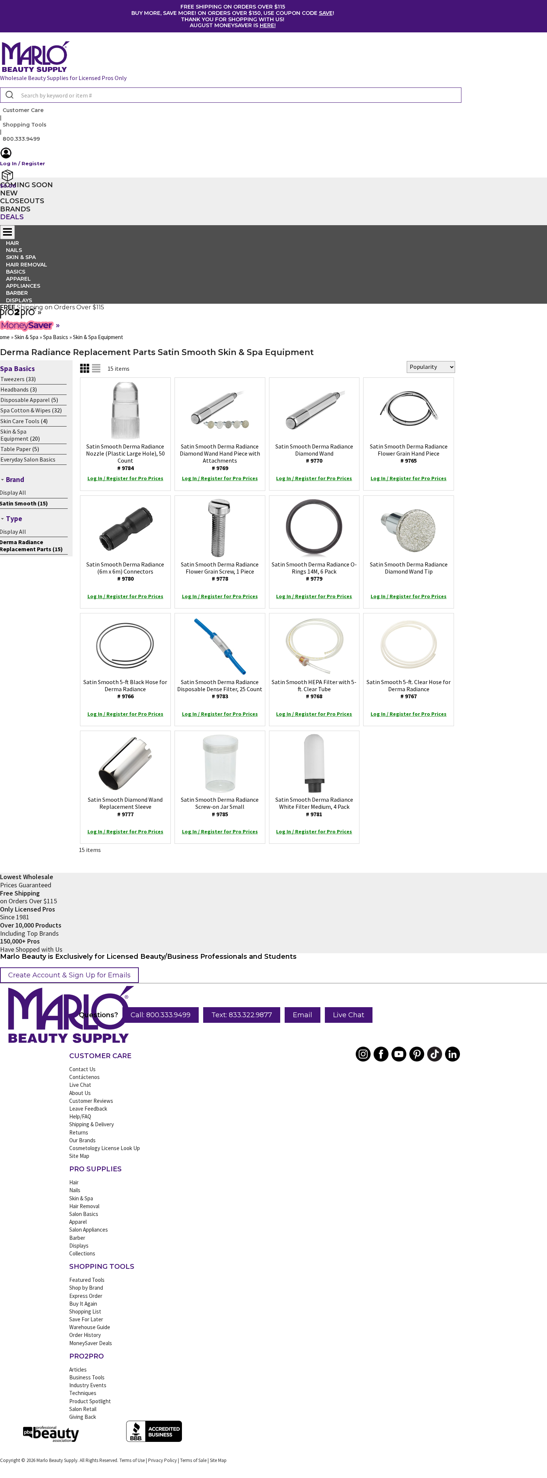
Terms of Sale (193, 1460)
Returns (78, 1132)
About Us (80, 1092)
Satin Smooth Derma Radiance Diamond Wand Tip (409, 568)
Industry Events (87, 1385)
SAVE (326, 13)
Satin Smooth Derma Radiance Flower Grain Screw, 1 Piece (220, 571)
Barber (77, 1237)
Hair (74, 1182)
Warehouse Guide (89, 1327)
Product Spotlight (90, 1401)
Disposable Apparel (25, 399)
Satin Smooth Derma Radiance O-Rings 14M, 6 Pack (314, 571)
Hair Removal (84, 1206)
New (9, 193)
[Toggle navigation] (7, 232)
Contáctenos (84, 1076)
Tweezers (12, 379)
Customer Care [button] (23, 110)
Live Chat (348, 1015)
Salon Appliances (88, 1229)
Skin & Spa (81, 1198)
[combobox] (230, 95)
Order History (85, 1334)
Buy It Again (83, 1303)
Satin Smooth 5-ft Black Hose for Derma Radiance (125, 689)
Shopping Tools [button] (25, 124)
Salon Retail (82, 1408)
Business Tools (87, 1377)
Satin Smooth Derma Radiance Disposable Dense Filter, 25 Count (219, 689)
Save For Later (86, 1319)
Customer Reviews (91, 1100)
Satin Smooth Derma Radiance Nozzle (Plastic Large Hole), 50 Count (125, 457)
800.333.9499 (21, 138)
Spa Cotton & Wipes (25, 410)
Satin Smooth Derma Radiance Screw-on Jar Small (220, 806)
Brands (15, 209)
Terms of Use (132, 1460)
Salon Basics (83, 1213)
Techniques (82, 1392)
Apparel (78, 1221)
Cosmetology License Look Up (104, 1148)
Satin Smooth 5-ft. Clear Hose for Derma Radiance (409, 689)
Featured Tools (87, 1279)
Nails (74, 1190)
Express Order (85, 1295)
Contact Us (82, 1069)
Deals (12, 217)
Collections (82, 1253)
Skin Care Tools (19, 421)
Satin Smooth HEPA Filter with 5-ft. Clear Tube (314, 689)
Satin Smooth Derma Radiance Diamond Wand (314, 453)
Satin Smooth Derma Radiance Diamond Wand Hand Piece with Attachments (220, 457)
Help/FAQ (80, 1116)
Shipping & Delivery (91, 1124)
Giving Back (82, 1416)
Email (302, 1015)
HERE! (268, 25)
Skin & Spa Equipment (14, 435)
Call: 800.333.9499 (161, 1015)
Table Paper (15, 449)
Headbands (14, 389)
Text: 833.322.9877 (241, 1015)
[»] (18, 316)
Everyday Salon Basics (27, 459)
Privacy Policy (162, 1460)
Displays (19, 300)
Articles (78, 1369)
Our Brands (82, 1140)
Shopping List (85, 1311)
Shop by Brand (86, 1287)
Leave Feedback (88, 1108)
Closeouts (22, 201)
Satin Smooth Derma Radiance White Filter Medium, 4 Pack (314, 806)
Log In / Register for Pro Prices (125, 478)
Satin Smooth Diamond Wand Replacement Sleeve (125, 806)
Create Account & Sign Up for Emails (69, 975)
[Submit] (8, 95)
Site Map (79, 1155)
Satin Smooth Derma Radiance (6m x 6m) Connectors (125, 571)
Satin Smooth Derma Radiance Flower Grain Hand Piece (409, 453)
